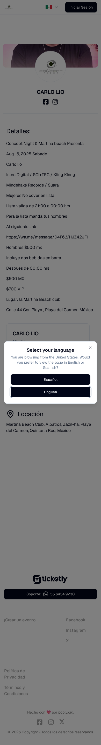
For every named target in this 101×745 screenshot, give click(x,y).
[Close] (90, 348)
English (50, 392)
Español (50, 379)
